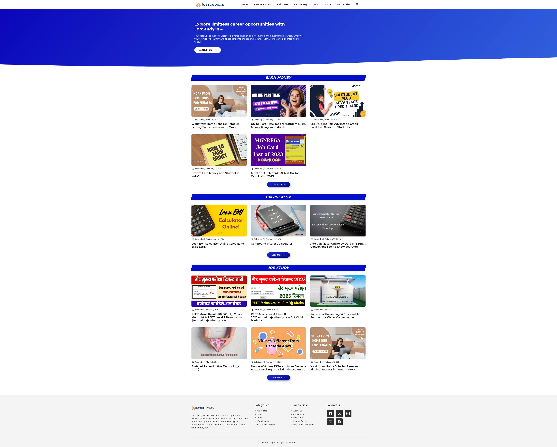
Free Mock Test (262, 4)
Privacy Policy (300, 421)
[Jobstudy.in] (210, 4)
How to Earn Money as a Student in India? (215, 175)
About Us (297, 411)
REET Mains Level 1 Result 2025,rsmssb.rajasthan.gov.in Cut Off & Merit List (277, 317)
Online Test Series (266, 424)
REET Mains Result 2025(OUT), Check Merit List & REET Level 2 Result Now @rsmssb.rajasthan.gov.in (216, 317)
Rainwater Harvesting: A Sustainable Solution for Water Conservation (335, 316)
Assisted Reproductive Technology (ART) (215, 368)
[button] (357, 4)
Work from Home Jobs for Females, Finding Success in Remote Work (215, 125)
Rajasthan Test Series (304, 424)
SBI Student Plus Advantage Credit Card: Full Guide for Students (334, 125)
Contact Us (298, 414)
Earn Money (301, 4)
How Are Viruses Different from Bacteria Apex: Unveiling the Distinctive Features (278, 368)
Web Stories (343, 4)
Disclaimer (298, 417)
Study (327, 4)
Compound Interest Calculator (271, 243)
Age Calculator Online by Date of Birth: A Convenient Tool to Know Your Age (337, 245)
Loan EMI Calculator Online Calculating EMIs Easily (217, 245)
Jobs (315, 4)
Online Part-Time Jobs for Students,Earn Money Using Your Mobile (278, 125)
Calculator (283, 4)
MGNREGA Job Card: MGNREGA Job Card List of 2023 (275, 175)
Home (245, 4)
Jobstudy (199, 119)
